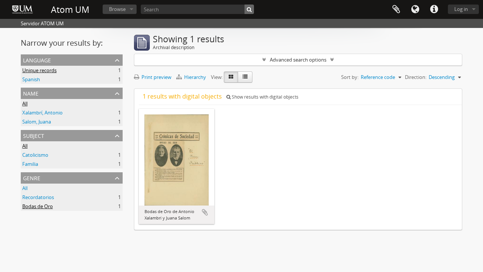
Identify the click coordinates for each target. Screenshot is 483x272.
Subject (33, 135)
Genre (31, 177)
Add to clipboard (205, 212)
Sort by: (349, 77)
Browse (117, 9)
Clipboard (396, 9)
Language (415, 9)
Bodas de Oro (37, 206)
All (25, 103)
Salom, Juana (36, 121)
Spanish (31, 79)
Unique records (39, 70)
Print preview (155, 77)
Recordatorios (38, 197)
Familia (30, 164)
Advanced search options (298, 59)
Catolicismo (35, 154)
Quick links (434, 9)
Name (30, 93)
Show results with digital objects (264, 97)
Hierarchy (195, 77)
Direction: (415, 77)
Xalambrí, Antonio (42, 112)
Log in (461, 9)
